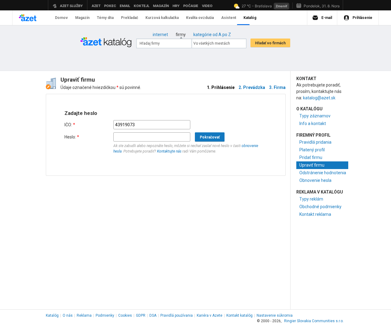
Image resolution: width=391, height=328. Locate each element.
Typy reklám (311, 199)
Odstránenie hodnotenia (322, 172)
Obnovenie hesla (315, 180)
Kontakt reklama (315, 214)
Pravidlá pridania (315, 142)
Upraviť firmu (311, 165)
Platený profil (312, 149)
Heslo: (71, 137)
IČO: (69, 124)
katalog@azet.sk (319, 97)
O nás (68, 315)
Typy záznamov (315, 115)
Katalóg (52, 315)
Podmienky (105, 315)
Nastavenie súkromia (275, 315)
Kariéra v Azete (209, 315)
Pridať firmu (310, 157)
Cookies (125, 315)
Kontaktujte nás (169, 151)
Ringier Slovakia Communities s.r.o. (314, 321)
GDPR (140, 315)
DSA (152, 315)
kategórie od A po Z (212, 34)
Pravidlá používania (176, 315)
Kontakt (239, 315)
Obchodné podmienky (320, 206)
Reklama (84, 315)
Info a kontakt (312, 123)
